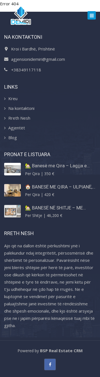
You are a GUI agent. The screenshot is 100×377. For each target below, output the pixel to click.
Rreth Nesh (19, 118)
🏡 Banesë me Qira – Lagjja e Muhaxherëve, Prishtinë (56, 165)
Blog (12, 137)
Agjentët (16, 127)
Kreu (13, 98)
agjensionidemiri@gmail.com (38, 59)
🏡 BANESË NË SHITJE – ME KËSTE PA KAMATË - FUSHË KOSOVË (54, 208)
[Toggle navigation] (92, 15)
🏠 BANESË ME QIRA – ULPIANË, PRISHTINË (58, 187)
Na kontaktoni (21, 108)
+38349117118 (26, 69)
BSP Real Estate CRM (61, 350)
